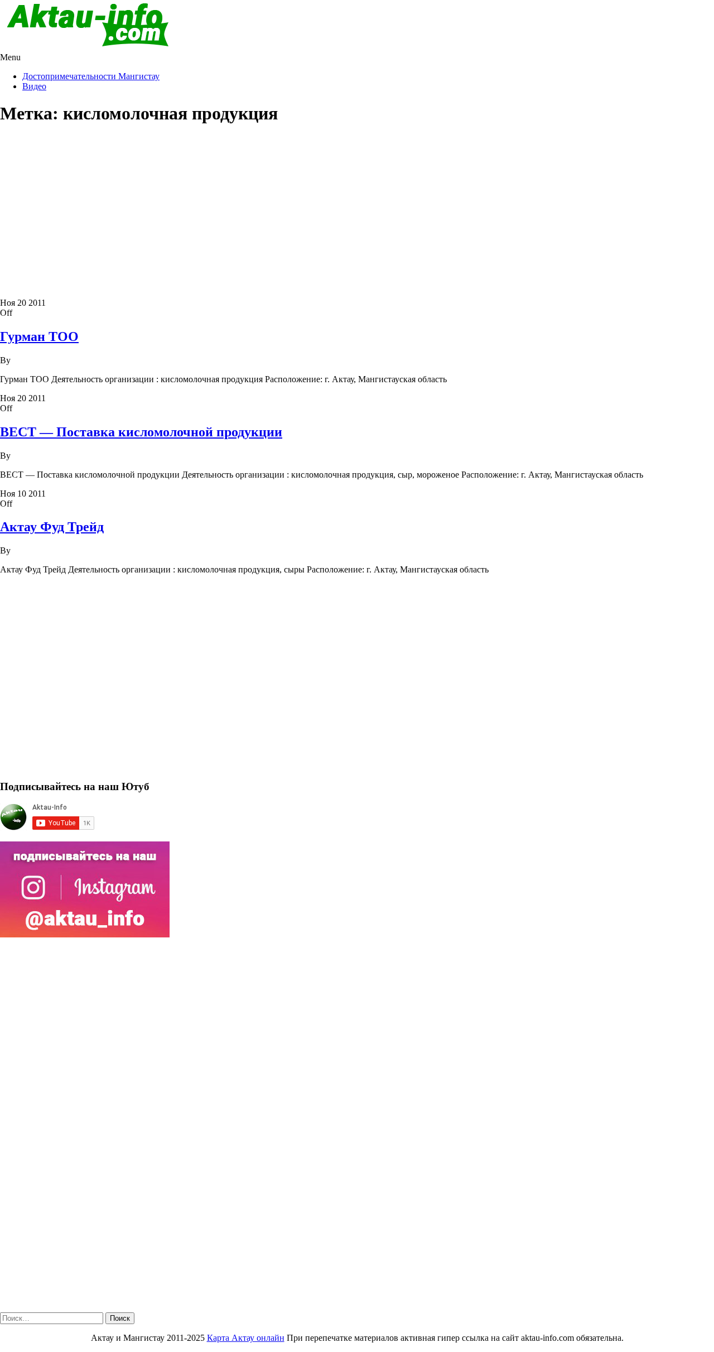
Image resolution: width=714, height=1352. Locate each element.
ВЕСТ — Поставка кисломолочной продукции (141, 432)
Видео (34, 86)
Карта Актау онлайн (245, 1338)
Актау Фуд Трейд (52, 526)
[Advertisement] (357, 214)
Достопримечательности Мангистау (91, 76)
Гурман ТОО (39, 336)
